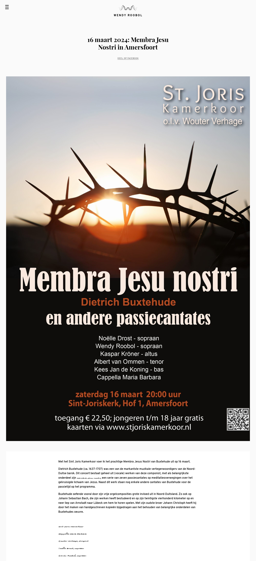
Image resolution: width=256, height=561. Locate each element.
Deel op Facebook (128, 58)
